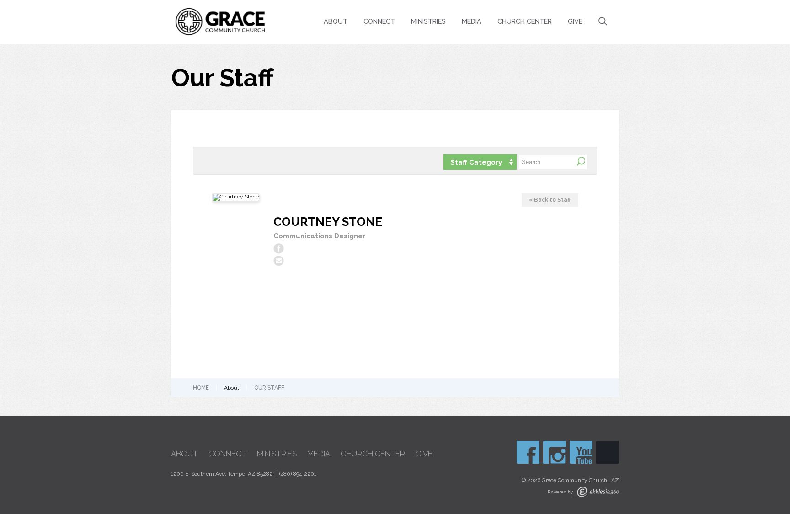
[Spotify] (607, 452)
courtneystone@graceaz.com (278, 261)
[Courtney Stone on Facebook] (278, 248)
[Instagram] (554, 452)
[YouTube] (581, 452)
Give (575, 21)
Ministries (428, 21)
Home (201, 388)
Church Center (524, 21)
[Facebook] (528, 452)
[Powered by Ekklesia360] (598, 492)
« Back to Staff (550, 200)
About (335, 21)
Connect (379, 21)
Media (471, 21)
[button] (480, 162)
